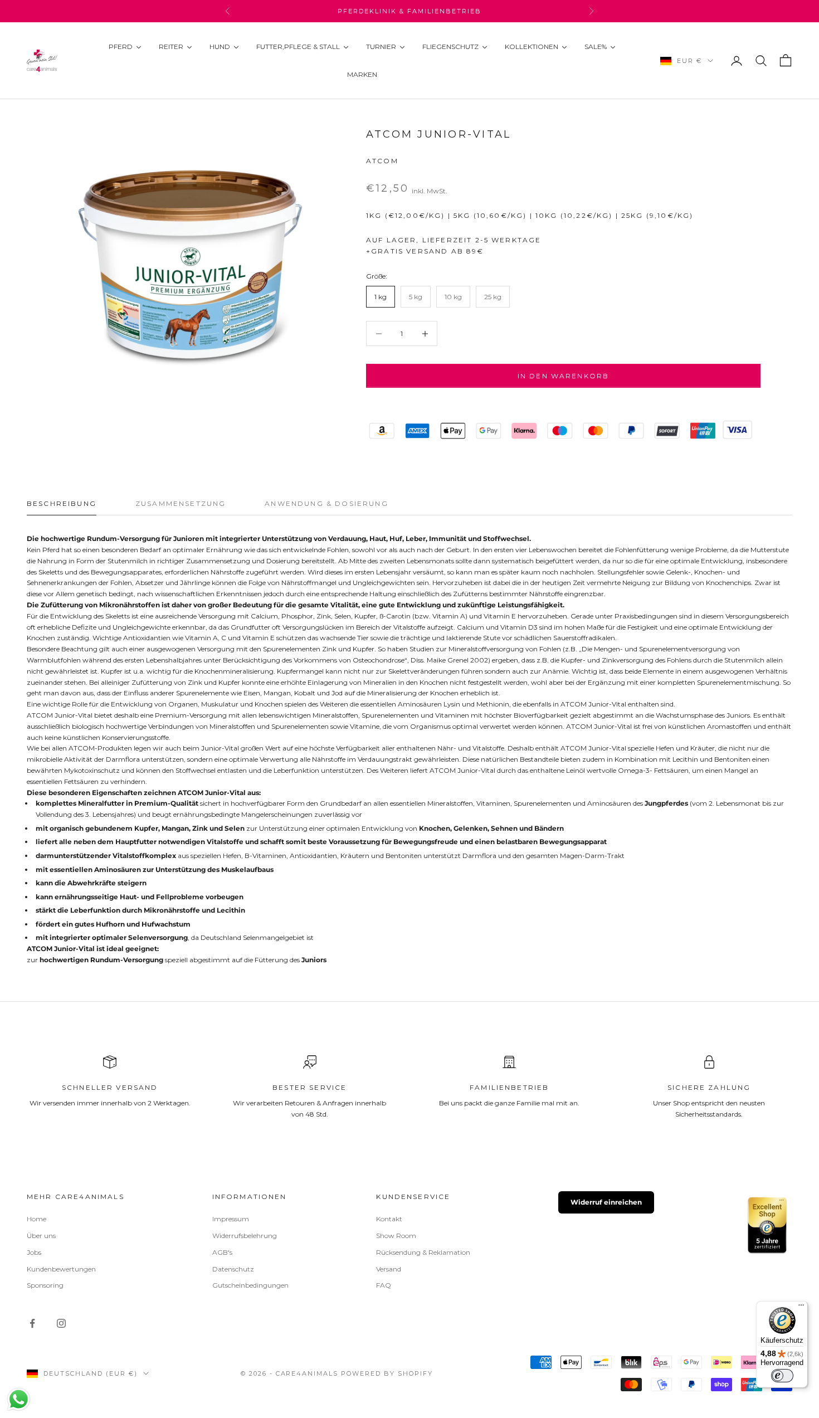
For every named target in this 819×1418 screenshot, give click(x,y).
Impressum (230, 1219)
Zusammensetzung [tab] (180, 503)
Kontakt (389, 1219)
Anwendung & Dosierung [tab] (326, 503)
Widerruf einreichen (606, 1202)
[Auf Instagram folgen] (61, 1323)
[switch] (782, 1375)
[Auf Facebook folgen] (32, 1323)
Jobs (34, 1252)
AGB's (222, 1252)
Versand (388, 1269)
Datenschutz (233, 1269)
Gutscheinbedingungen (250, 1285)
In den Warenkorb (564, 376)
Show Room (396, 1235)
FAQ (383, 1285)
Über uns (41, 1235)
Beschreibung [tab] (61, 503)
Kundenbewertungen (61, 1269)
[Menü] (801, 1307)
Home (36, 1219)
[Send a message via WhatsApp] (19, 1399)
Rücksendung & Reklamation (423, 1252)
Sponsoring (45, 1285)
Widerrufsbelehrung (244, 1235)
